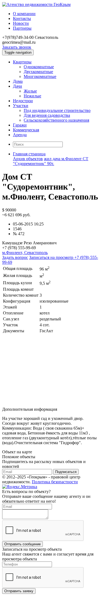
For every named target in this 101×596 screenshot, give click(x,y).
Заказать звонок (16, 47)
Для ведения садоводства (47, 115)
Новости (21, 23)
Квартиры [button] (22, 62)
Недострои (23, 100)
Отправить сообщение (22, 544)
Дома (18, 81)
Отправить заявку (18, 591)
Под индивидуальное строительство (57, 110)
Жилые (30, 91)
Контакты (22, 18)
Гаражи (20, 125)
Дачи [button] (17, 86)
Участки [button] (20, 105)
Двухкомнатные (38, 71)
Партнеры (22, 28)
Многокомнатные (40, 76)
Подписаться (65, 472)
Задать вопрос (15, 257)
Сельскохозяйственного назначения (56, 120)
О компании (24, 13)
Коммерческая (26, 130)
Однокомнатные (39, 66)
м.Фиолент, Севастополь (25, 252)
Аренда (20, 134)
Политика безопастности (55, 481)
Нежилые (32, 96)
